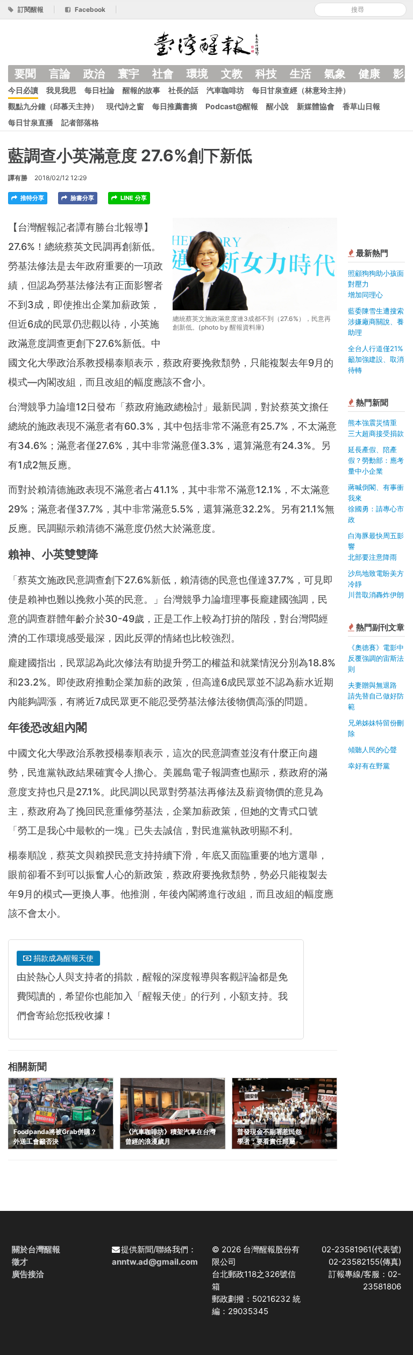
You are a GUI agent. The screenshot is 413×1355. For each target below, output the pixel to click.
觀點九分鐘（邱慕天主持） (53, 106)
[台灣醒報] (206, 42)
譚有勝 (17, 178)
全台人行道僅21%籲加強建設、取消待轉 (376, 359)
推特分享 (31, 198)
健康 (369, 73)
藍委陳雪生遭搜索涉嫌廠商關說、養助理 (376, 321)
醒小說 (277, 106)
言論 (59, 73)
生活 (300, 73)
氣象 (335, 73)
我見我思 (61, 90)
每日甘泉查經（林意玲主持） (301, 90)
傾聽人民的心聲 (372, 749)
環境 (197, 73)
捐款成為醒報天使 (62, 957)
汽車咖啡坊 (225, 90)
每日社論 (99, 90)
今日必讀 (23, 90)
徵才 (20, 1262)
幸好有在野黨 (369, 765)
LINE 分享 (133, 198)
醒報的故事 (141, 90)
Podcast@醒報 (231, 106)
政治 (94, 73)
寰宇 (128, 73)
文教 (232, 73)
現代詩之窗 (125, 106)
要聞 (25, 73)
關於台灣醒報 (36, 1249)
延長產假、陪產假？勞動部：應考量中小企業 (376, 460)
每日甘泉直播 (30, 122)
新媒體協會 (315, 106)
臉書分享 (81, 198)
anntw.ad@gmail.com (155, 1262)
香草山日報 (361, 106)
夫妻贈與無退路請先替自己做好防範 (376, 696)
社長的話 (183, 90)
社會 (163, 73)
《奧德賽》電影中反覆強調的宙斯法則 (376, 658)
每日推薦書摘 (174, 106)
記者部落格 (80, 122)
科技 (266, 73)
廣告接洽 (28, 1274)
